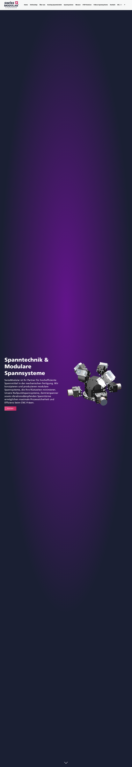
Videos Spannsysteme (101, 5)
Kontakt (112, 5)
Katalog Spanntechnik (54, 5)
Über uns (42, 5)
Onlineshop (33, 5)
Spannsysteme (68, 5)
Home (26, 5)
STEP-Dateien (87, 5)
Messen (78, 5)
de (118, 5)
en (121, 5)
